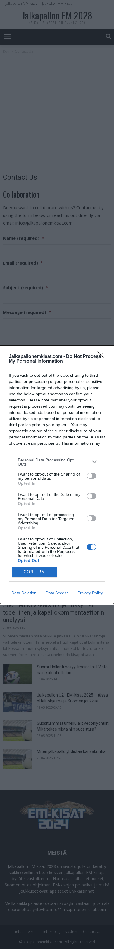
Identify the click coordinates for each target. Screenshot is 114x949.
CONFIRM (34, 572)
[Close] (102, 356)
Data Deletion (24, 592)
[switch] (91, 476)
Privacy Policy (90, 592)
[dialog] (57, 474)
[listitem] (57, 462)
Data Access (57, 592)
